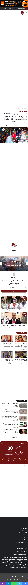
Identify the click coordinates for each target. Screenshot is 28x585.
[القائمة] (1, 13)
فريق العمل (24, 531)
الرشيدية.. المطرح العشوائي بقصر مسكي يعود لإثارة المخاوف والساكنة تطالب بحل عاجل (9, 418)
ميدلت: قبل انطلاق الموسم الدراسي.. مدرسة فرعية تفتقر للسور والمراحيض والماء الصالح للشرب (10, 411)
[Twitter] (17, 579)
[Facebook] (20, 579)
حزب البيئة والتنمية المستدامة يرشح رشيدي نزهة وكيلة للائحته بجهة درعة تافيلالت (10, 424)
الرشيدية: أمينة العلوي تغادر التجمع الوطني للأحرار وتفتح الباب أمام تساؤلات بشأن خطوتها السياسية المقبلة (10, 431)
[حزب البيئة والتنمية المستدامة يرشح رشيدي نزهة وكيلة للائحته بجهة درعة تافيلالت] (23, 424)
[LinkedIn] (14, 579)
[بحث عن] (26, 13)
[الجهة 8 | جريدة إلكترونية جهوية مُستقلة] (23, 13)
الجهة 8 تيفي (18, 109)
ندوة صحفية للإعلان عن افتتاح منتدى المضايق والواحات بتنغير (8, 361)
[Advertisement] (14, 31)
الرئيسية (24, 109)
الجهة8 (23, 125)
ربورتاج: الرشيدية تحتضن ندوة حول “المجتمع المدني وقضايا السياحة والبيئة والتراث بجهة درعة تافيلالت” (21, 345)
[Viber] (3, 583)
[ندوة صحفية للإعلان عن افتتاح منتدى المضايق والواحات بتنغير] (7, 354)
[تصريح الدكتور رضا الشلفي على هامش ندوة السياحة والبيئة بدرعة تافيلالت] (7, 338)
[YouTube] (10, 579)
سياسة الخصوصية (23, 535)
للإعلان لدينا (24, 539)
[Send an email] (21, 125)
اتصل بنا (25, 537)
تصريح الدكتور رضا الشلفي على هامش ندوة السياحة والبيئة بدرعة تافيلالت (8, 345)
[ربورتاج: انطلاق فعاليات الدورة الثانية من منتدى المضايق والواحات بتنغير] (21, 354)
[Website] (14, 253)
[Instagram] (7, 579)
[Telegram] (8, 583)
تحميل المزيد (14, 437)
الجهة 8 (4, 576)
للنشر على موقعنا (23, 533)
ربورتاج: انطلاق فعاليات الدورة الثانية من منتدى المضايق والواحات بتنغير (21, 361)
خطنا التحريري (24, 528)
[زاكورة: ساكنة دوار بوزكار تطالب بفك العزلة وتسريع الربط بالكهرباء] (23, 405)
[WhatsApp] (14, 583)
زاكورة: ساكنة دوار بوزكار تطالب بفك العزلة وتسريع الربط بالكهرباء (9, 404)
